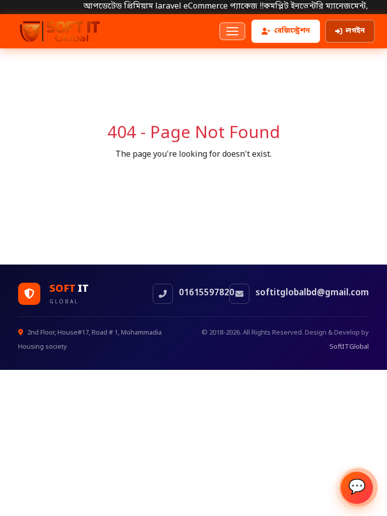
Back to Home (194, 179)
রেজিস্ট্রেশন (292, 31)
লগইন (355, 31)
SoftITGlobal (349, 347)
